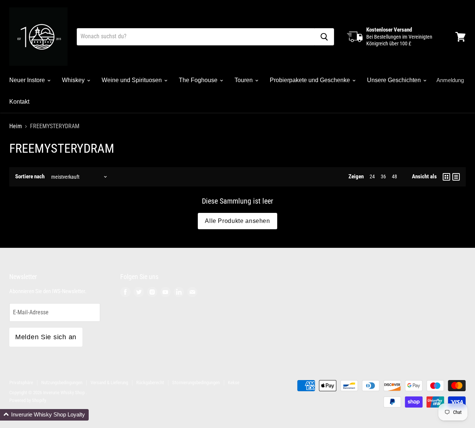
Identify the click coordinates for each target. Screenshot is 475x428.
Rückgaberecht (150, 382)
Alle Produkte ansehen (237, 221)
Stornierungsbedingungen (196, 382)
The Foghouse (199, 80)
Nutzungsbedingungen (61, 382)
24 (372, 176)
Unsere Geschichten (394, 80)
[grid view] (446, 177)
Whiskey (74, 80)
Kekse (233, 382)
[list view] (456, 177)
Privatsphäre (21, 382)
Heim (15, 126)
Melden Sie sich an (45, 337)
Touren (244, 80)
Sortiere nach (30, 177)
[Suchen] (324, 36)
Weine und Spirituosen (132, 80)
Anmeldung (450, 80)
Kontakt (19, 101)
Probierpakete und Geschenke (310, 80)
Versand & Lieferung (109, 382)
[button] (44, 415)
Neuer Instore (27, 80)
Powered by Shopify (27, 400)
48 (394, 176)
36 (383, 176)
